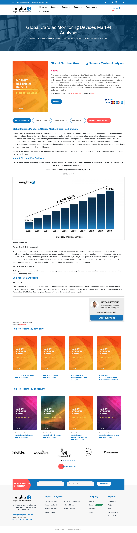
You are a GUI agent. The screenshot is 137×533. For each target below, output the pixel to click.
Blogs (91, 512)
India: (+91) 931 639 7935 (39, 2)
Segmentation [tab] (61, 120)
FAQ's (110, 505)
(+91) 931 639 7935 (19, 517)
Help (109, 508)
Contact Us (44, 12)
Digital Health (50, 512)
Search (115, 8)
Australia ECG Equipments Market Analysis (79, 377)
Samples (66, 7)
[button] (61, 460)
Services (78, 7)
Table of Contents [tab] (42, 120)
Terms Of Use (112, 516)
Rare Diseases (69, 508)
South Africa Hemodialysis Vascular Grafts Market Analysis (108, 377)
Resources (90, 7)
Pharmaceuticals (51, 501)
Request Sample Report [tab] (99, 120)
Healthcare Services (52, 505)
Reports (54, 7)
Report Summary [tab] (22, 120)
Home (32, 38)
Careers (96, 505)
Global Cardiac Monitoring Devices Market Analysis (79, 437)
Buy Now (56, 101)
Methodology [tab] (78, 120)
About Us (43, 7)
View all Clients (67, 466)
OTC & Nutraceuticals (72, 501)
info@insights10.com (22, 2)
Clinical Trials (69, 505)
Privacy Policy (113, 512)
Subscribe (104, 484)
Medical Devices (54, 38)
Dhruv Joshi (22, 324)
